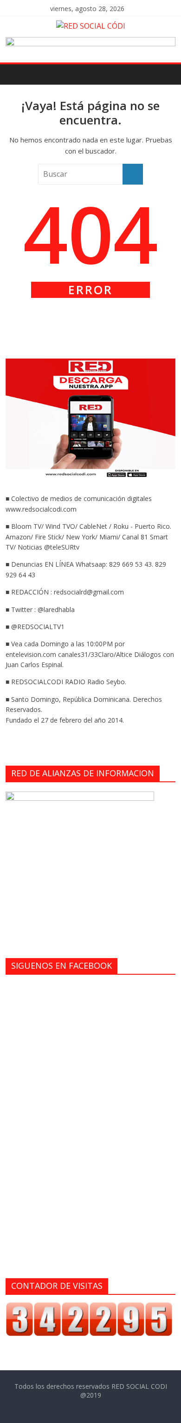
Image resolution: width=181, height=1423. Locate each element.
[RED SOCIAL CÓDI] (15, 74)
